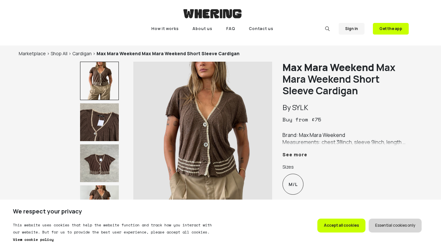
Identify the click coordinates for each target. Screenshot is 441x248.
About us (202, 28)
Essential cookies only (395, 225)
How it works (165, 28)
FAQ (230, 28)
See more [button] (294, 154)
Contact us (261, 28)
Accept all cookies (341, 225)
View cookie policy (33, 239)
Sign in (351, 28)
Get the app (390, 28)
